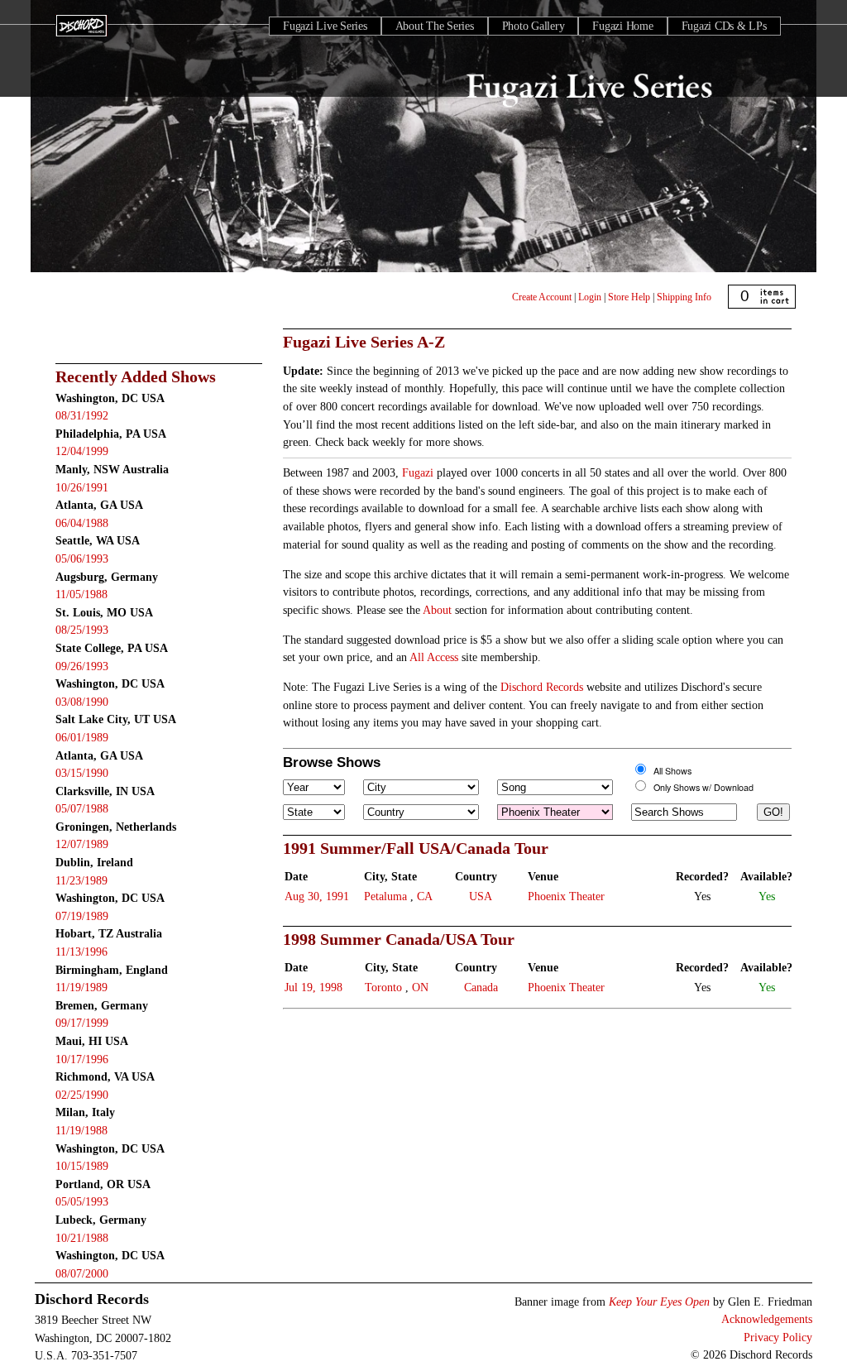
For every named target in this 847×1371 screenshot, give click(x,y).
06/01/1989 (81, 737)
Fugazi (417, 472)
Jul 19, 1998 (313, 987)
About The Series (434, 26)
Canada (481, 987)
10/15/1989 (81, 1165)
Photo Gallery (533, 26)
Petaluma (385, 896)
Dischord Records (541, 686)
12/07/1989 (81, 844)
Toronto (383, 987)
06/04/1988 (81, 523)
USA (480, 896)
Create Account (542, 297)
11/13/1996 (81, 951)
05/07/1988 (81, 808)
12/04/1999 (81, 451)
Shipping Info (684, 297)
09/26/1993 (81, 666)
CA (425, 896)
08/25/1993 (81, 629)
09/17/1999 (81, 1022)
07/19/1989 (81, 916)
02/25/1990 (81, 1094)
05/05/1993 (81, 1201)
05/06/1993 (81, 558)
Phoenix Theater (566, 896)
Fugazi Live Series (325, 26)
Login (589, 297)
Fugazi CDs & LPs (724, 26)
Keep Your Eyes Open (659, 1301)
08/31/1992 (81, 415)
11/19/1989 (81, 987)
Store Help (629, 297)
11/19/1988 (81, 1130)
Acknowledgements (766, 1318)
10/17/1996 (81, 1059)
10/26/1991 (81, 487)
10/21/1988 (81, 1237)
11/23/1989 (81, 880)
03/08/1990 (81, 701)
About (437, 609)
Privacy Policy (778, 1337)
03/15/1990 (81, 772)
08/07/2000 (81, 1273)
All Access (433, 657)
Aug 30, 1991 (317, 896)
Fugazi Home (622, 26)
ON (420, 987)
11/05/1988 (81, 594)
